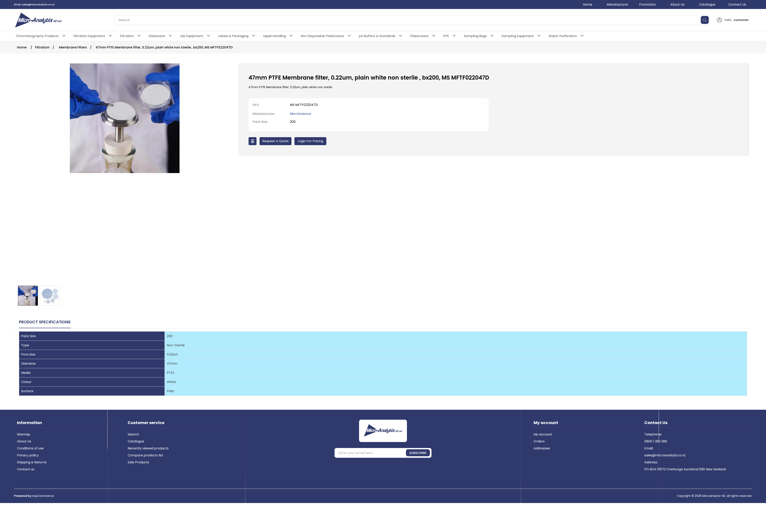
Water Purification (563, 36)
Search (133, 434)
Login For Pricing (310, 141)
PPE (446, 36)
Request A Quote (275, 141)
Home (587, 4)
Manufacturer (617, 4)
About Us (677, 4)
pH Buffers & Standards (377, 36)
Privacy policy (28, 455)
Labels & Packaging (233, 36)
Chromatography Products (37, 36)
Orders (539, 441)
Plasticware (419, 36)
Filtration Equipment (89, 36)
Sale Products (138, 462)
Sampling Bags (475, 36)
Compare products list (145, 455)
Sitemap (23, 434)
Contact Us (737, 4)
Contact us (25, 469)
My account (543, 434)
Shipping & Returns (31, 462)
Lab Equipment (191, 36)
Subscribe (417, 453)
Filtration (127, 36)
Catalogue (707, 4)
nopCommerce (43, 496)
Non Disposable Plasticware (322, 36)
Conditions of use (30, 448)
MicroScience (300, 113)
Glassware (157, 36)
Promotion (647, 4)
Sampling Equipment (517, 36)
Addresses (542, 448)
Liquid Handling (274, 36)
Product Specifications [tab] (45, 322)
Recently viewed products (148, 448)
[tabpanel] (383, 367)
